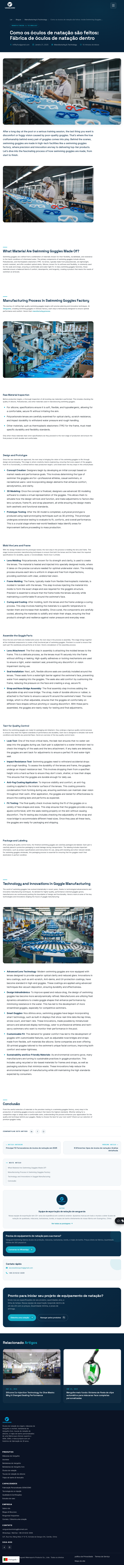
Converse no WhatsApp (18, 1250)
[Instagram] (9, 1547)
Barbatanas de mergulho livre (13, 1467)
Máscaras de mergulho (11, 1456)
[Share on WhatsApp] (43, 1131)
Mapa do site (80, 1561)
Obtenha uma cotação (20, 1318)
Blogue (18, 20)
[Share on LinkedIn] (31, 1131)
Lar (11, 20)
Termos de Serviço (102, 1556)
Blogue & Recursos (9, 1512)
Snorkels (5, 1460)
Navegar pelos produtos (50, 1318)
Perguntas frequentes (10, 1516)
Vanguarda (7, 309)
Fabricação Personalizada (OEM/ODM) (16, 1488)
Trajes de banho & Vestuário (13, 1478)
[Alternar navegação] (113, 5)
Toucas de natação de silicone (13, 1474)
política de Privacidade (84, 1556)
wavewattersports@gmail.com (21, 1268)
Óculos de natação (9, 1470)
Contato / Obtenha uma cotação (14, 1519)
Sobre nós (6, 1508)
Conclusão (12, 1181)
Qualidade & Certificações (12, 1495)
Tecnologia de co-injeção (11, 1491)
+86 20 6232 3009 (16, 1273)
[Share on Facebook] (37, 1131)
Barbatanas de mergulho (11, 1463)
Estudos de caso (8, 1498)
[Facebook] (4, 1547)
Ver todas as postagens (60, 1224)
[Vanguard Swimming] (7, 1420)
